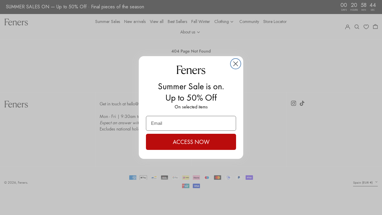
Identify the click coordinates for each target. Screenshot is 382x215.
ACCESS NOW (191, 142)
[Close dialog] (235, 64)
